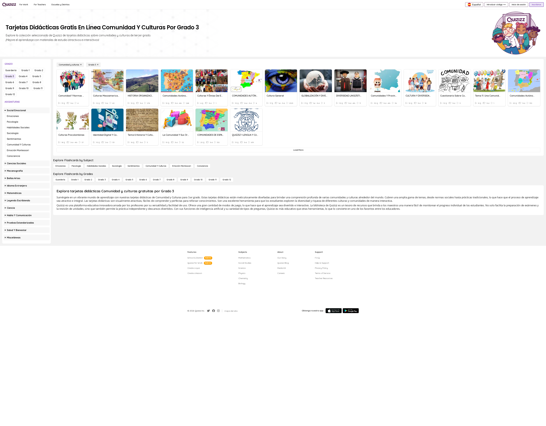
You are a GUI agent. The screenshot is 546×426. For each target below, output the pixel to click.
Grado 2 (38, 70)
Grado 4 (23, 76)
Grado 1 (25, 70)
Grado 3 (9, 76)
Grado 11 (38, 88)
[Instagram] (218, 311)
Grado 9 (9, 88)
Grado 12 (10, 94)
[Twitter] (208, 311)
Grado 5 (36, 76)
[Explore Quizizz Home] (9, 4)
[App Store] (334, 310)
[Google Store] (351, 310)
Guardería (10, 70)
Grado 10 (24, 88)
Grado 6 (9, 82)
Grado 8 (36, 82)
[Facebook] (213, 311)
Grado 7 (23, 82)
